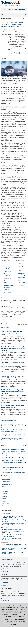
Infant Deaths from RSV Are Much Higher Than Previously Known (12, 406)
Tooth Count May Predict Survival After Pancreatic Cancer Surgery (12, 516)
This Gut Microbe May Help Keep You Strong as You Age (14, 520)
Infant (19, 280)
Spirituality (5, 494)
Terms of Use (23, 607)
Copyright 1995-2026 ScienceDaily (11, 609)
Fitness (4, 486)
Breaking (3, 445)
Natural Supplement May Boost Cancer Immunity (12, 454)
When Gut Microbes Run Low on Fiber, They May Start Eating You (14, 549)
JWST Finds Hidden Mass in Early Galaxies (13, 451)
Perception (5, 491)
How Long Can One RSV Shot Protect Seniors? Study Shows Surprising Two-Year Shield (13, 333)
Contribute (17, 605)
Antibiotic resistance (21, 267)
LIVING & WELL (4, 498)
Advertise (23, 605)
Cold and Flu (7, 278)
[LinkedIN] (17, 53)
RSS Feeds (6, 571)
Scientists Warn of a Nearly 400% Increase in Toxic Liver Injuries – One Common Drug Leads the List (13, 425)
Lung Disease (7, 271)
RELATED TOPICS (6, 260)
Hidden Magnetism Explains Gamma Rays (13, 470)
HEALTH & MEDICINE (5, 479)
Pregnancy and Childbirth (8, 268)
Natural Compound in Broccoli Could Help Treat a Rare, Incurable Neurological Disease (13, 435)
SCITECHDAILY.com (11, 420)
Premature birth (22, 277)
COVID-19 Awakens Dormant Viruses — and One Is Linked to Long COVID (14, 545)
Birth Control (7, 292)
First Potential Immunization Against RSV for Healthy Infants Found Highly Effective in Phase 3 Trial (13, 391)
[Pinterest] (14, 53)
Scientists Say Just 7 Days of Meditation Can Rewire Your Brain (14, 552)
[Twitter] (12, 53)
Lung (19, 270)
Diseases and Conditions (7, 274)
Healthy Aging (6, 503)
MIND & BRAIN (4, 489)
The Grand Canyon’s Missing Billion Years (13, 472)
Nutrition (4, 506)
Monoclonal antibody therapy (22, 274)
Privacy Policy (5, 607)
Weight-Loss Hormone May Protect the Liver (14, 463)
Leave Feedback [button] (7, 598)
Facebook (6, 582)
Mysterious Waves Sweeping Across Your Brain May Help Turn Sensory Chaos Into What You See (13, 531)
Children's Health (8, 285)
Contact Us (6, 600)
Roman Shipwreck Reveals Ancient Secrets (13, 465)
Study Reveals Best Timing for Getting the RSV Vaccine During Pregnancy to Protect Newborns (13, 348)
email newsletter (20, 9)
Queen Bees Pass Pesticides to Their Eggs (13, 458)
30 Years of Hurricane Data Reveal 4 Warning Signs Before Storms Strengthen (13, 430)
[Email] (19, 53)
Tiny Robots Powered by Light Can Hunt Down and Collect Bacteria (13, 524)
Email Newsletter (7, 569)
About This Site (5, 605)
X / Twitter (6, 585)
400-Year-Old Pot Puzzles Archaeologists (13, 460)
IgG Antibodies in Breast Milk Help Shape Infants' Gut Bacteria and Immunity (12, 377)
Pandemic (20, 285)
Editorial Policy (14, 607)
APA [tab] (17, 307)
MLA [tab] (12, 307)
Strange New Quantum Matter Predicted (12, 467)
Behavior (4, 496)
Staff (11, 605)
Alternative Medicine (7, 288)
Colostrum (21, 263)
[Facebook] (9, 53)
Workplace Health (7, 281)
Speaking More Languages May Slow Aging (14, 449)
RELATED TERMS (20, 260)
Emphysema (21, 282)
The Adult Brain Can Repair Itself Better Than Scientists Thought (14, 539)
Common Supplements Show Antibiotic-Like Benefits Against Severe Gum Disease (12, 439)
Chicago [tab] (23, 307)
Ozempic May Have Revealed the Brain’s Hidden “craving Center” (13, 535)
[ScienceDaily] (11, 2)
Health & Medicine (7, 264)
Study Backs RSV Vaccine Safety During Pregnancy (12, 363)
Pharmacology (6, 481)
